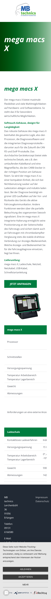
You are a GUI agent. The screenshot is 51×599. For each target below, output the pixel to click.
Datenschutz (42, 501)
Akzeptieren (25, 577)
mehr (26, 584)
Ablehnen (25, 569)
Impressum (42, 497)
